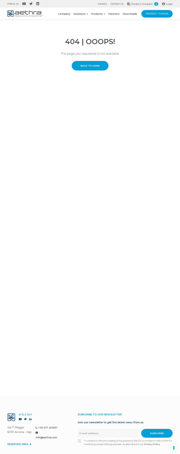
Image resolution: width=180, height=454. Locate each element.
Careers (102, 3)
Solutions (79, 13)
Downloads (130, 13)
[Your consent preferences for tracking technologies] (174, 448)
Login (169, 3)
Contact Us (116, 3)
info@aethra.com (46, 437)
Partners (114, 13)
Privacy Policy (152, 444)
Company (64, 13)
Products (97, 13)
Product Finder (157, 13)
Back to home (90, 65)
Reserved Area (18, 444)
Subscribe (157, 433)
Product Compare (144, 3)
